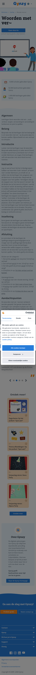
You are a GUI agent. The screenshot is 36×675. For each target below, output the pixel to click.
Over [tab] (29, 318)
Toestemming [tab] (6, 318)
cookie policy (7, 339)
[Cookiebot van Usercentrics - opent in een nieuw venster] (25, 313)
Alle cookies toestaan (18, 348)
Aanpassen (17, 354)
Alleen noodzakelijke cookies (18, 360)
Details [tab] (18, 318)
